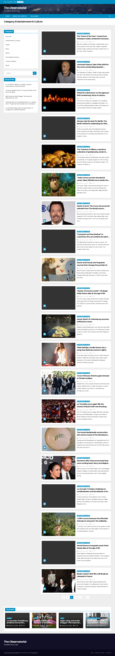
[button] (109, 16)
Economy (8, 36)
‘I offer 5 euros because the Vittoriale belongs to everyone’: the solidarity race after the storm (92, 521)
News (7, 49)
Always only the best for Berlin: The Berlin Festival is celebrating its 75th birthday (92, 123)
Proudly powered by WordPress (12, 652)
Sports (8, 53)
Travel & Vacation (11, 61)
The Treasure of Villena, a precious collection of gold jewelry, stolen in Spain (91, 151)
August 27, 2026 (83, 41)
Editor (93, 41)
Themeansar (34, 652)
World (7, 65)
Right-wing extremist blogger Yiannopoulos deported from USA (70, 623)
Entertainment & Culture (13, 40)
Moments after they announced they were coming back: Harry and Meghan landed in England (93, 463)
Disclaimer (34, 16)
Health (8, 44)
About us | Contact (20, 16)
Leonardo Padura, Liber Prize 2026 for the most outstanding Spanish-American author (93, 67)
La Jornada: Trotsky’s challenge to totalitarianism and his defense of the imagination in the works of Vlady (93, 491)
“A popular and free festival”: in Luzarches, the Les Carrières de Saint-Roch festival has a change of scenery (93, 236)
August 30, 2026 (13, 625)
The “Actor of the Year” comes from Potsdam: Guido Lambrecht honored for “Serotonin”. (92, 38)
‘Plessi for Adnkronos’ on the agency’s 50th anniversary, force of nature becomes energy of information (93, 95)
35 (84, 597)
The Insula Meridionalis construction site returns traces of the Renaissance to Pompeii (93, 434)
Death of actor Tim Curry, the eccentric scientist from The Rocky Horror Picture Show (93, 208)
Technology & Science (12, 57)
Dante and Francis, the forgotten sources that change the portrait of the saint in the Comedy (92, 265)
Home (7, 16)
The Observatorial (15, 7)
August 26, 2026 (83, 239)
